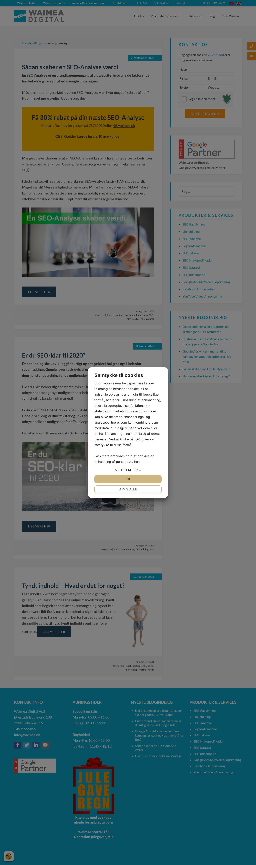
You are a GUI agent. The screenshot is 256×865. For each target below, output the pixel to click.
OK (128, 479)
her (136, 462)
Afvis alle (128, 489)
